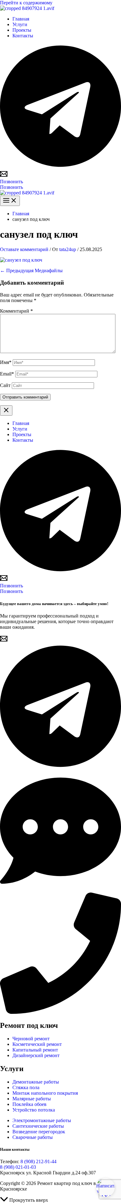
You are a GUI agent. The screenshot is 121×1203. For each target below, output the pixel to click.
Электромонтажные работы (41, 1120)
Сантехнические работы (38, 1126)
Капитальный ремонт (35, 1049)
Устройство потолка (33, 1109)
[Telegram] (60, 167)
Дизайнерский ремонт (36, 1055)
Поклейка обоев (29, 1104)
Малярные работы (31, 1098)
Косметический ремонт (37, 1044)
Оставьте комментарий (24, 249)
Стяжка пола (25, 1087)
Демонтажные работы (35, 1081)
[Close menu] (6, 410)
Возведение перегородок (38, 1131)
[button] (60, 181)
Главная (20, 18)
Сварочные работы (32, 1137)
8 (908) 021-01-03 (18, 1167)
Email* (7, 373)
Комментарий (16, 311)
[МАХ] (60, 889)
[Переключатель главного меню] (10, 201)
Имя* (5, 362)
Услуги (19, 24)
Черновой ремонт (31, 1038)
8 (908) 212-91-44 (38, 1161)
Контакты (22, 35)
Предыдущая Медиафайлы (31, 270)
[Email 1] (3, 176)
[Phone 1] (60, 1012)
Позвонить (11, 187)
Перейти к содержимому (26, 2)
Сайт (5, 385)
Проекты (21, 30)
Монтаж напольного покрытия (45, 1093)
